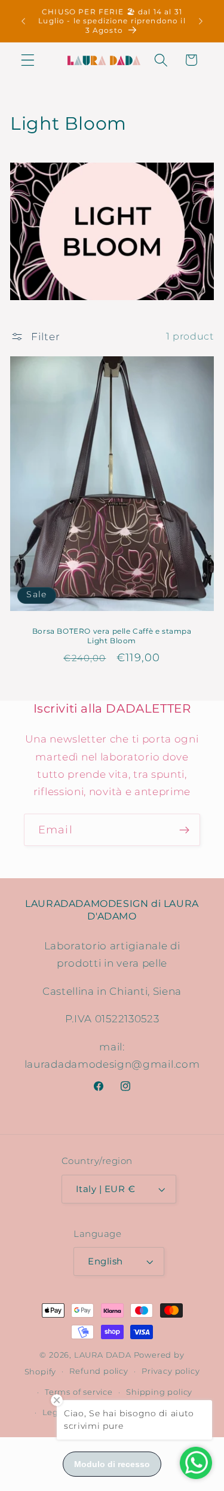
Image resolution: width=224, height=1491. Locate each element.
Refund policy (98, 1371)
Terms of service (79, 1392)
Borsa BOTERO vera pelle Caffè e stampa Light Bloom (112, 636)
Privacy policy (171, 1371)
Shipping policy (159, 1392)
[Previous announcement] (23, 21)
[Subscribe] (184, 830)
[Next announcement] (201, 21)
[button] (28, 60)
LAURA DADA (102, 1355)
